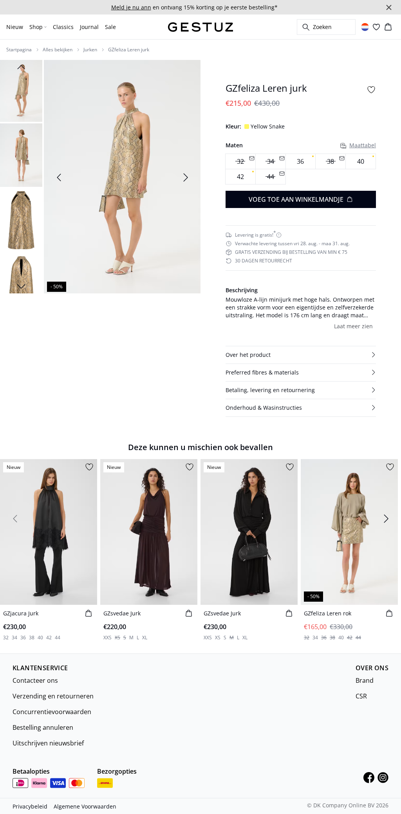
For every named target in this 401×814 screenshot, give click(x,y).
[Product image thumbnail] (21, 90)
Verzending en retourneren (53, 696)
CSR (361, 696)
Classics (63, 27)
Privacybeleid (30, 806)
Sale (110, 27)
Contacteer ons (35, 680)
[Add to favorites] (371, 90)
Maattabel (362, 145)
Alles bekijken (57, 50)
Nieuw (14, 27)
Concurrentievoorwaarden (52, 711)
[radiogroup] (301, 169)
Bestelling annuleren (43, 727)
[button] (301, 355)
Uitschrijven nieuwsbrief (48, 743)
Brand (365, 680)
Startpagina (19, 50)
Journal (89, 27)
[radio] (301, 161)
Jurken (90, 50)
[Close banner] (389, 7)
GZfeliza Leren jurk (128, 50)
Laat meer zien (353, 326)
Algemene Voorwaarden (85, 806)
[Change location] (365, 27)
